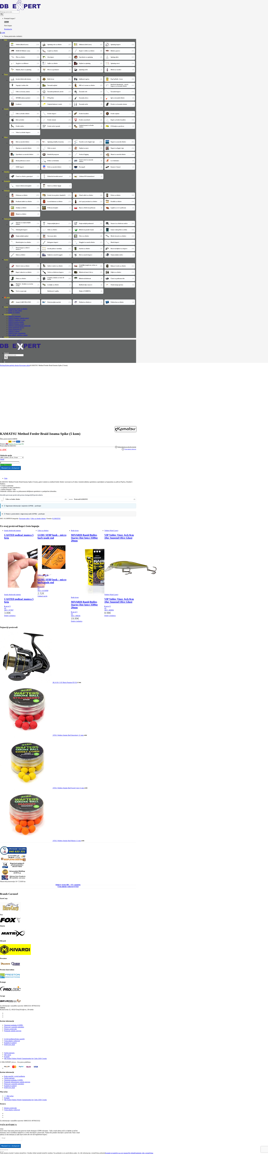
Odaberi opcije (42, 596)
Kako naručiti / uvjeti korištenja (14, 1076)
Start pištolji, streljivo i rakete (18, 335)
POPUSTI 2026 (9, 1044)
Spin (5, 40)
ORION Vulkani (13, 331)
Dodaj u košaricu (6, 465)
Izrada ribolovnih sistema (12, 530)
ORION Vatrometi (14, 316)
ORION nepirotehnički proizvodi (19, 326)
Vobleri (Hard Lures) (111, 530)
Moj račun (7, 1055)
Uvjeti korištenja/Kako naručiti (14, 1039)
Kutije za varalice (14, 312)
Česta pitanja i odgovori (12, 1041)
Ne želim (131, 1153)
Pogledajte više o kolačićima (143, 1153)
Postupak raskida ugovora (12, 1031)
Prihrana (7, 190)
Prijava (6, 22)
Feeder (6, 109)
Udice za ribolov (43, 530)
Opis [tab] (5, 478)
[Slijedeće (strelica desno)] (3, 1151)
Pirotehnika (8, 314)
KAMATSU (56, 518)
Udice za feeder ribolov (38, 518)
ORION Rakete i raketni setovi (18, 318)
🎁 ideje (7, 297)
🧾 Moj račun (9, 1096)
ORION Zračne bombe (16, 322)
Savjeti (6, 337)
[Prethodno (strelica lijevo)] (1, 1151)
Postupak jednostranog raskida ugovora (17, 1082)
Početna (2, 365)
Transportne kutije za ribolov (17, 309)
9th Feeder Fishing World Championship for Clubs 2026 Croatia (25, 1058)
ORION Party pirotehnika (17, 333)
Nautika (6, 172)
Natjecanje (7, 219)
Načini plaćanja (9, 1053)
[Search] (2, 14)
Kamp (6, 259)
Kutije (6, 307)
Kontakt (7, 1057)
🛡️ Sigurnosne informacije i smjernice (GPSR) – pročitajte (22, 506)
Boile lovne (75, 530)
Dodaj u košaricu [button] (9, 615)
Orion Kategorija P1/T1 (16, 327)
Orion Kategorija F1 (15, 329)
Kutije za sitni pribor (15, 310)
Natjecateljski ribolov (12, 365)
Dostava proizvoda (10, 1029)
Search (6, 353)
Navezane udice (24, 365)
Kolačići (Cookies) (10, 1043)
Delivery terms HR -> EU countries (68, 885)
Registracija (8, 29)
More (6, 137)
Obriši (2, 459)
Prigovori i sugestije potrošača (14, 1027)
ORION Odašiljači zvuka (16, 320)
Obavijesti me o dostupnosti (10, 468)
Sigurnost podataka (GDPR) (13, 1025)
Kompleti (7, 181)
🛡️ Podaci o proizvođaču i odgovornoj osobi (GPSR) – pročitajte (24, 514)
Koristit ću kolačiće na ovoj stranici (116, 1153)
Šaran (6, 74)
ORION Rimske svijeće (16, 324)
